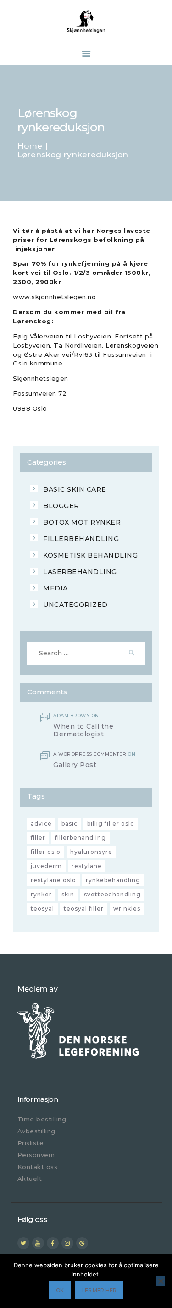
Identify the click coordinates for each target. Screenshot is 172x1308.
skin (67, 894)
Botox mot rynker (82, 522)
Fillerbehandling (81, 539)
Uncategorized (75, 604)
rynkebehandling (113, 880)
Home (29, 146)
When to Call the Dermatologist (83, 730)
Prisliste (30, 1143)
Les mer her (99, 1290)
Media (55, 588)
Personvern (36, 1154)
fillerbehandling (80, 837)
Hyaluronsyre (91, 851)
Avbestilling (36, 1131)
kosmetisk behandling (90, 555)
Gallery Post (74, 765)
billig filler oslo (110, 823)
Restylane (87, 866)
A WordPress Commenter (90, 754)
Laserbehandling (80, 572)
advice (41, 823)
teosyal (42, 908)
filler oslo (46, 851)
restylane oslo (53, 880)
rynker (41, 894)
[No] (160, 1281)
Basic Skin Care (74, 489)
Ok (60, 1290)
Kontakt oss (37, 1166)
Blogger (61, 506)
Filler (38, 837)
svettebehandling (112, 894)
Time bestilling (42, 1119)
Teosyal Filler (84, 908)
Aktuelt (29, 1178)
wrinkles (126, 908)
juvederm (46, 866)
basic (69, 823)
